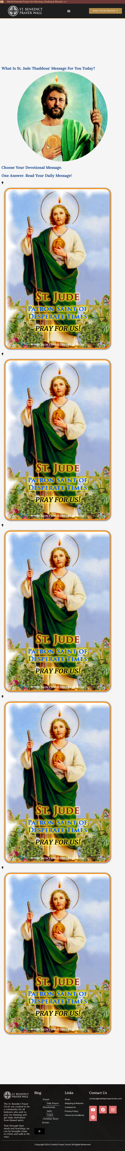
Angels (50, 1114)
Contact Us (70, 1107)
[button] (68, 10)
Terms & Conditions (74, 1115)
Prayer (46, 1099)
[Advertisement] (62, 41)
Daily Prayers (53, 1103)
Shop (67, 1099)
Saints (49, 1111)
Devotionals (49, 1107)
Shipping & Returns (74, 1103)
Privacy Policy (71, 1111)
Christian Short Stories (50, 1120)
